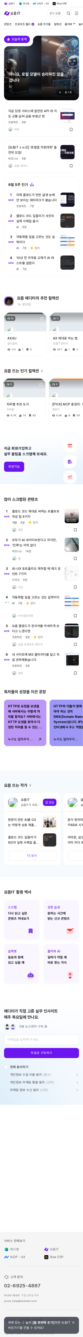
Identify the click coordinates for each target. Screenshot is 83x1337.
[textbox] (41, 1039)
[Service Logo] (12, 13)
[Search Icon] (68, 13)
